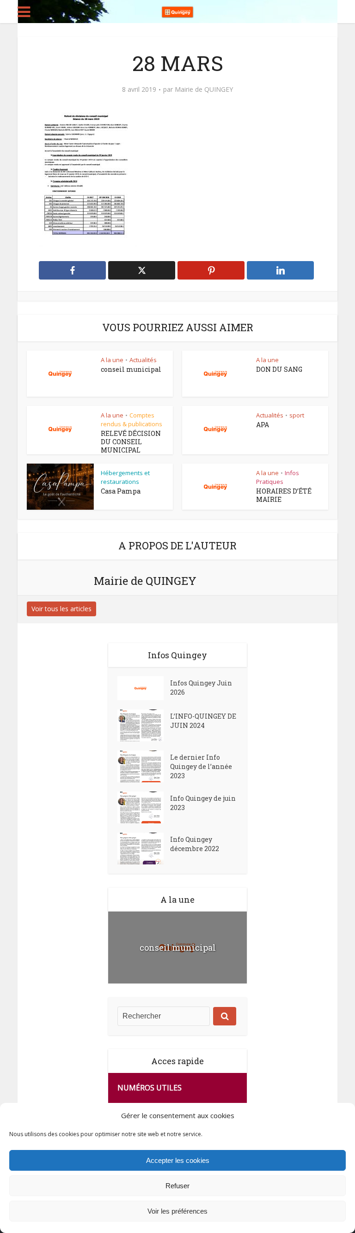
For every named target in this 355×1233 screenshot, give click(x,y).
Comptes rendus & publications (131, 419)
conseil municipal (131, 369)
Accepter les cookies (177, 1160)
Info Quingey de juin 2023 (203, 803)
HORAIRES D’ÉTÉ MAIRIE (284, 495)
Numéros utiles (149, 1088)
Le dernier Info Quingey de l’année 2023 (201, 766)
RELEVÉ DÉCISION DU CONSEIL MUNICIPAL (131, 441)
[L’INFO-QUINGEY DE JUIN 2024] (143, 725)
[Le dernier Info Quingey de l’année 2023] (143, 766)
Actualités (143, 360)
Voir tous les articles (61, 608)
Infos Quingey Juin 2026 (201, 688)
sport (296, 415)
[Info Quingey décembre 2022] (143, 848)
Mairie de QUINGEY (204, 89)
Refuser (177, 1186)
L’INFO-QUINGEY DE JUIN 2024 (203, 721)
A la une (112, 360)
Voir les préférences (177, 1211)
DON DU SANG (279, 369)
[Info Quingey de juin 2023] (143, 807)
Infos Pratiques (277, 477)
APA (262, 424)
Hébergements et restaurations (125, 477)
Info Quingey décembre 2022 (194, 844)
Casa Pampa (121, 491)
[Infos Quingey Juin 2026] (143, 688)
